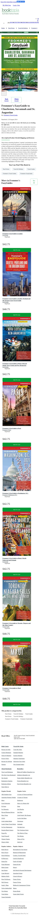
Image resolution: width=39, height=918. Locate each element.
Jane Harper (4, 870)
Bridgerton (20, 800)
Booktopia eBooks (6, 784)
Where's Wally (5, 842)
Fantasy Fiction (17, 882)
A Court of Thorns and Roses (24, 794)
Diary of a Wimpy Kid (23, 803)
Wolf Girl (19, 842)
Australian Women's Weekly (8, 797)
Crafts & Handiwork (18, 858)
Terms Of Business (6, 755)
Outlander (19, 824)
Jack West (19, 812)
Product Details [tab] (15, 138)
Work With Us (5, 787)
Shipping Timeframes (19, 758)
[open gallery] (4, 93)
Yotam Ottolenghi (6, 897)
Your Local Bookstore (7, 772)
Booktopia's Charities (6, 781)
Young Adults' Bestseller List (24, 778)
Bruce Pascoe (4, 852)
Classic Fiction (17, 879)
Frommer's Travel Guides (11, 719)
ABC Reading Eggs (6, 794)
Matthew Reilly (5, 876)
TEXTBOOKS (19, 22)
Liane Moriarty (5, 873)
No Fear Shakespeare (6, 827)
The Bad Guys (21, 827)
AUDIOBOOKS (32, 22)
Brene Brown (4, 849)
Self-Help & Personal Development (22, 870)
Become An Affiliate (6, 761)
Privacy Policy (5, 758)
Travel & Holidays (18, 714)
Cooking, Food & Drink (19, 855)
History (15, 867)
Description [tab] (5, 138)
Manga (15, 888)
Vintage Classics (5, 839)
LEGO (3, 818)
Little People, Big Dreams (24, 815)
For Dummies (5, 809)
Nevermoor (20, 821)
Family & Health (17, 861)
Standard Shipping (18, 752)
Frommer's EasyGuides (26, 719)
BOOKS (12, 22)
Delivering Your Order (19, 761)
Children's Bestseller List (23, 775)
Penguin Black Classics (7, 830)
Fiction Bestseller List (22, 781)
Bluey (2, 800)
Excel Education (5, 803)
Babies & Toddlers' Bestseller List (26, 772)
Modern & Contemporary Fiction (21, 885)
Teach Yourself (5, 836)
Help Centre (13, 2)
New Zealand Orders (18, 764)
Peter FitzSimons (5, 879)
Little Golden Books (6, 821)
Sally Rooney (4, 882)
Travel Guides (29, 714)
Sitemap (3, 764)
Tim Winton (4, 891)
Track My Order (5, 2)
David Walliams (5, 855)
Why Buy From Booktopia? (8, 775)
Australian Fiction (17, 873)
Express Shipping (17, 755)
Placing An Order (5, 749)
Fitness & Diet (16, 864)
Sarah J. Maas (5, 885)
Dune (18, 806)
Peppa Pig (4, 833)
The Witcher (20, 836)
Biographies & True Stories (20, 849)
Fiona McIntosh (5, 864)
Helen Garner (4, 867)
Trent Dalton (4, 894)
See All (34, 182)
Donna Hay (4, 861)
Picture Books (16, 891)
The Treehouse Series (22, 830)
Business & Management (19, 852)
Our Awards (4, 778)
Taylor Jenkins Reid (6, 888)
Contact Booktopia (6, 752)
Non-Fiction (8, 714)
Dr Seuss (3, 806)
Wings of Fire (20, 839)
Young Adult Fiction (18, 894)
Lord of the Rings (21, 818)
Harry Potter (4, 815)
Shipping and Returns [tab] (27, 138)
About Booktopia (6, 769)
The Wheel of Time (22, 833)
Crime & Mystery (17, 876)
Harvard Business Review (8, 812)
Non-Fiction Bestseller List (24, 784)
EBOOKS (25, 22)
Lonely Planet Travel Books (8, 824)
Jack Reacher (20, 809)
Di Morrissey (4, 858)
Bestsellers (20, 769)
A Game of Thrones (22, 797)
